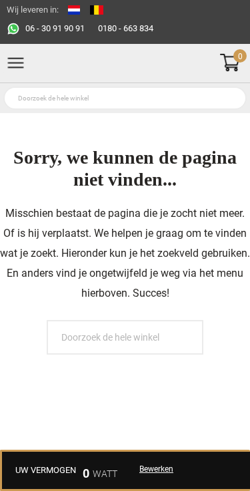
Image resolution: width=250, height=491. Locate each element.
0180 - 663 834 (125, 28)
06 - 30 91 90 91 (55, 28)
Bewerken (156, 469)
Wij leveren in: (33, 10)
